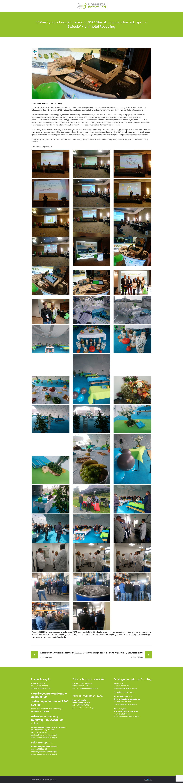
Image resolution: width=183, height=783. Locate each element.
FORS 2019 (40, 632)
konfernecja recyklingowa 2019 (60, 634)
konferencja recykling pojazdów (110, 632)
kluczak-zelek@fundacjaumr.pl (85, 688)
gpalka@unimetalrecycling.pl (40, 688)
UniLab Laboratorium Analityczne (135, 132)
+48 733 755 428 (124, 701)
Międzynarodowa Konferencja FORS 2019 (91, 634)
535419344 (125, 714)
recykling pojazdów (137, 634)
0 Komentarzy (56, 103)
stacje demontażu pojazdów (55, 637)
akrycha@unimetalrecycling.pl (126, 716)
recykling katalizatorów (118, 634)
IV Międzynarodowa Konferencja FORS (61, 632)
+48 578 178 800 (82, 705)
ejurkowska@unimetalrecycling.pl (83, 708)
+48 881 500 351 (40, 732)
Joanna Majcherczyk (40, 103)
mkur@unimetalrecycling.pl (125, 688)
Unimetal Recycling (115, 110)
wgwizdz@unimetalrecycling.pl (44, 737)
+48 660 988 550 (41, 686)
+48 (36, 749)
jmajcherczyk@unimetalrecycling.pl (125, 704)
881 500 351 (42, 749)
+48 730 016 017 (123, 686)
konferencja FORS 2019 (87, 632)
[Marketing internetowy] (148, 779)
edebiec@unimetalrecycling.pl (44, 735)
